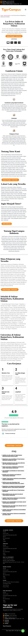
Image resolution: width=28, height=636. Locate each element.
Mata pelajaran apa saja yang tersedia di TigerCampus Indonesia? (12, 494)
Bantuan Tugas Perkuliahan (9, 560)
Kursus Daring (7, 15)
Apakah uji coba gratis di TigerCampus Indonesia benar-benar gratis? (12, 455)
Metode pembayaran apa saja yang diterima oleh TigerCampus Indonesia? (13, 463)
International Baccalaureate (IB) (10, 535)
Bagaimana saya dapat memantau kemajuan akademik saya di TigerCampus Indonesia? (13, 487)
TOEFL (4, 541)
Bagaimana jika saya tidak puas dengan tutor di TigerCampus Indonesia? (14, 506)
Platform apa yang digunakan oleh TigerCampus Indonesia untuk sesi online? (13, 483)
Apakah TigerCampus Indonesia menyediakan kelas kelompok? (14, 510)
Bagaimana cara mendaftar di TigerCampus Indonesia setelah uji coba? (13, 459)
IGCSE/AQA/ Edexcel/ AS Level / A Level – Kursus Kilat (13, 562)
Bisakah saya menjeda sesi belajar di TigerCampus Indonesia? (11, 475)
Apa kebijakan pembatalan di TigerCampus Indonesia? (13, 471)
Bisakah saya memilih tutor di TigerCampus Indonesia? (13, 490)
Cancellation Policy (7, 583)
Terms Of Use (6, 585)
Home (2, 15)
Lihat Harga (14, 38)
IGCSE (4, 531)
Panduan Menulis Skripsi (8, 558)
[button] (5, 439)
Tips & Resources (7, 626)
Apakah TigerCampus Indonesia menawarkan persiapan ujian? (13, 514)
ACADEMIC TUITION (8, 530)
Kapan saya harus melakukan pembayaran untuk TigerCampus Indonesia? (13, 467)
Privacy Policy (6, 586)
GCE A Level (5, 533)
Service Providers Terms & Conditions (11, 582)
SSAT (4, 539)
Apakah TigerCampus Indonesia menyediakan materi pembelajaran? (14, 479)
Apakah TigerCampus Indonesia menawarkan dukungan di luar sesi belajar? (13, 498)
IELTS (4, 536)
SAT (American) (6, 538)
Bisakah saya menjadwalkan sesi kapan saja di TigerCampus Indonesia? (14, 502)
